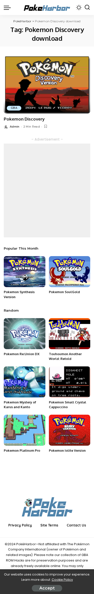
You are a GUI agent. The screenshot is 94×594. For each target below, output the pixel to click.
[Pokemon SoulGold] (69, 271)
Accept (47, 588)
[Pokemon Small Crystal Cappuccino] (69, 381)
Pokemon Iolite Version (67, 450)
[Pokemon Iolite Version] (69, 430)
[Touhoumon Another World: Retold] (69, 333)
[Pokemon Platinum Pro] (24, 430)
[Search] (87, 7)
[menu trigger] (8, 7)
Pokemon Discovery (24, 119)
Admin (15, 126)
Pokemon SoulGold (64, 292)
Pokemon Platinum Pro (22, 450)
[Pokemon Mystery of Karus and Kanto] (24, 381)
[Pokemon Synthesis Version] (24, 271)
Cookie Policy (62, 579)
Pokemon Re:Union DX (21, 354)
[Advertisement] (47, 190)
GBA (14, 108)
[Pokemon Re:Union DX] (24, 333)
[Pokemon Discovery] (47, 84)
